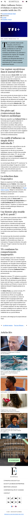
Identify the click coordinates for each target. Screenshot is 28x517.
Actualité (4, 19)
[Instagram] (8, 498)
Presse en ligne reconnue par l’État (14, 514)
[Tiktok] (12, 498)
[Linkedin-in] (8, 502)
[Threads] (15, 502)
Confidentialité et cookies (14, 490)
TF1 (5, 43)
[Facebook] (19, 502)
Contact (7, 493)
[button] (1, 1)
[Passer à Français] (12, 506)
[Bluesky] (12, 502)
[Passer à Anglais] (22, 1)
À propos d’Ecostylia (12, 480)
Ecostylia (14, 477)
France (10, 19)
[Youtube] (15, 498)
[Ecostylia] (14, 471)
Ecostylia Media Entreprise (14, 483)
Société (4, 17)
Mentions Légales (10, 487)
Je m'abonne (14, 460)
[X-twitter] (19, 498)
